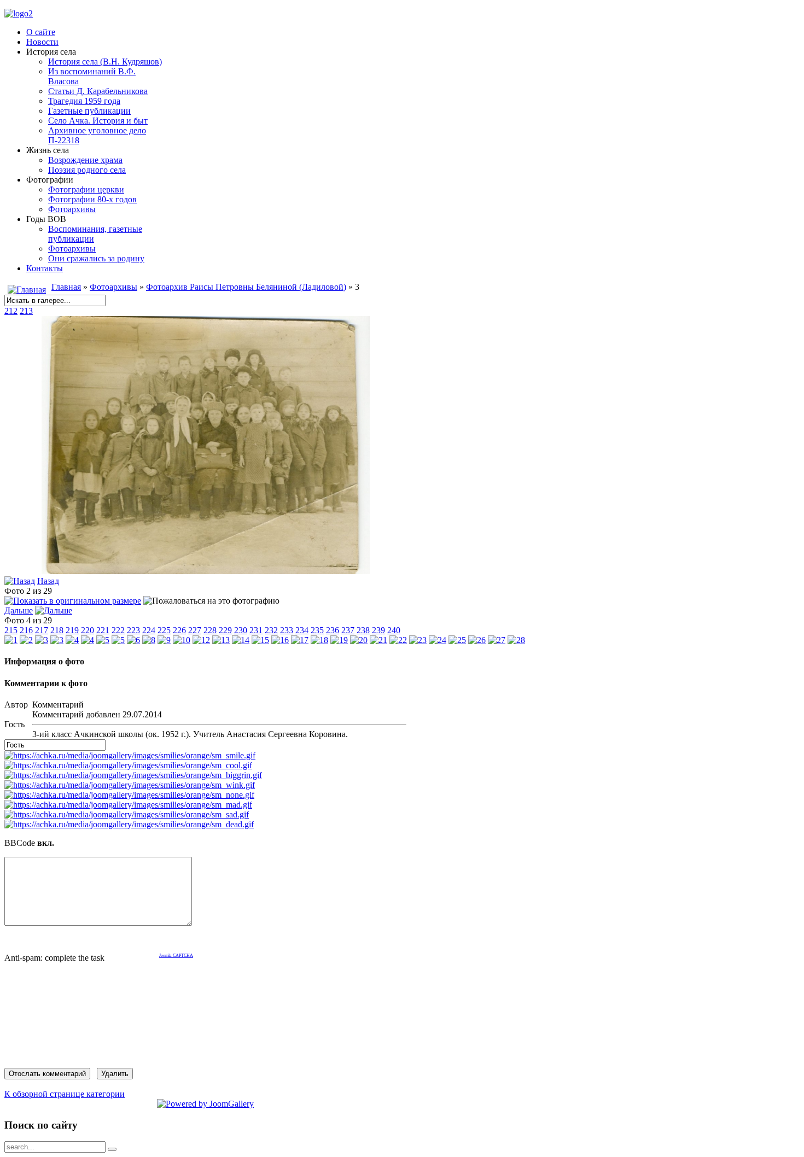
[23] (418, 640)
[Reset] (112, 1149)
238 (363, 630)
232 (271, 630)
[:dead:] (129, 824)
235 (317, 630)
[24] (437, 640)
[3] (206, 571)
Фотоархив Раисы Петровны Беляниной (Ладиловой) (246, 286)
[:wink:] (129, 785)
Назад (48, 581)
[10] (181, 640)
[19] (339, 640)
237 (347, 630)
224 (148, 630)
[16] (280, 640)
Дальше (18, 610)
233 (286, 630)
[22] (398, 640)
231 (256, 630)
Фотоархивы (113, 286)
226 (179, 630)
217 (41, 630)
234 (301, 630)
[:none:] (129, 794)
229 (225, 630)
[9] (164, 640)
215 (11, 630)
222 (118, 630)
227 (194, 630)
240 (393, 630)
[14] (240, 640)
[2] (26, 640)
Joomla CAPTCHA (176, 955)
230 (240, 630)
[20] (359, 640)
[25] (457, 640)
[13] (221, 640)
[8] (148, 640)
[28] (516, 640)
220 (87, 630)
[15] (260, 640)
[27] (496, 640)
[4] (72, 640)
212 (11, 310)
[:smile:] (129, 755)
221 (102, 630)
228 (210, 630)
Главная (66, 286)
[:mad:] (128, 804)
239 (378, 630)
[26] (477, 640)
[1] (11, 640)
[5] (102, 640)
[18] (319, 640)
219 (72, 630)
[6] (133, 640)
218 (56, 630)
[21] (378, 640)
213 (26, 310)
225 (164, 630)
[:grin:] (133, 775)
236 (332, 630)
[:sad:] (126, 814)
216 (26, 630)
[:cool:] (128, 765)
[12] (201, 640)
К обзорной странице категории (64, 1093)
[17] (299, 640)
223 (133, 630)
